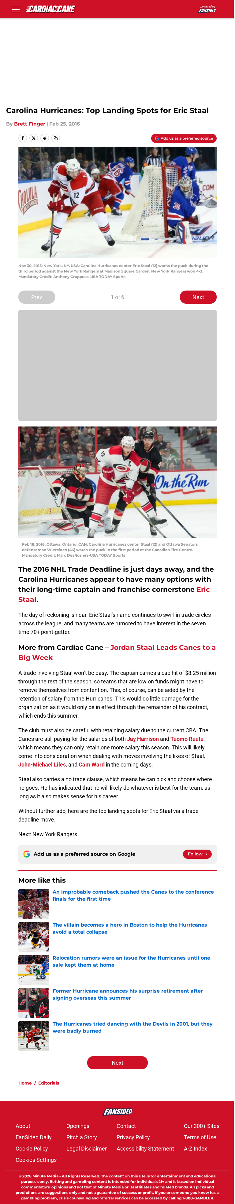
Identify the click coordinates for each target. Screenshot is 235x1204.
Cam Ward (92, 764)
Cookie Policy (32, 1148)
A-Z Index (195, 1148)
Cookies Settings (36, 1160)
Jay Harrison (143, 739)
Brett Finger (29, 124)
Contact (126, 1126)
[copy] (55, 138)
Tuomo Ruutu (186, 739)
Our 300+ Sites (201, 1126)
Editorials (48, 1083)
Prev (36, 297)
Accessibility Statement (145, 1148)
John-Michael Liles (42, 764)
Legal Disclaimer (86, 1148)
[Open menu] (16, 9)
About (23, 1126)
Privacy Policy (133, 1137)
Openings (77, 1126)
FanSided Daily (34, 1137)
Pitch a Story (81, 1137)
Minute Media (45, 1176)
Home (25, 1083)
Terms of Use (200, 1137)
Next (198, 297)
